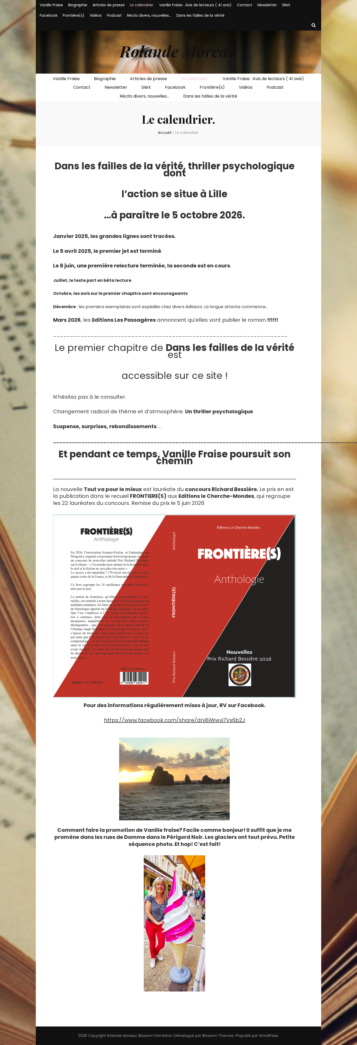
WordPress (268, 1035)
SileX (286, 5)
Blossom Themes (218, 1035)
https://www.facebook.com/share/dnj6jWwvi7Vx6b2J (174, 720)
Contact (244, 5)
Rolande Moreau (178, 50)
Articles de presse (109, 5)
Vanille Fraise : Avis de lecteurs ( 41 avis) (195, 5)
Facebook (48, 15)
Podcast (114, 15)
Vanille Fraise (51, 5)
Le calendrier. (142, 5)
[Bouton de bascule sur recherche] (314, 25)
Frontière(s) (73, 15)
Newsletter (267, 5)
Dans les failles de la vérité (200, 15)
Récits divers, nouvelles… (149, 15)
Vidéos (96, 15)
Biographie (77, 5)
